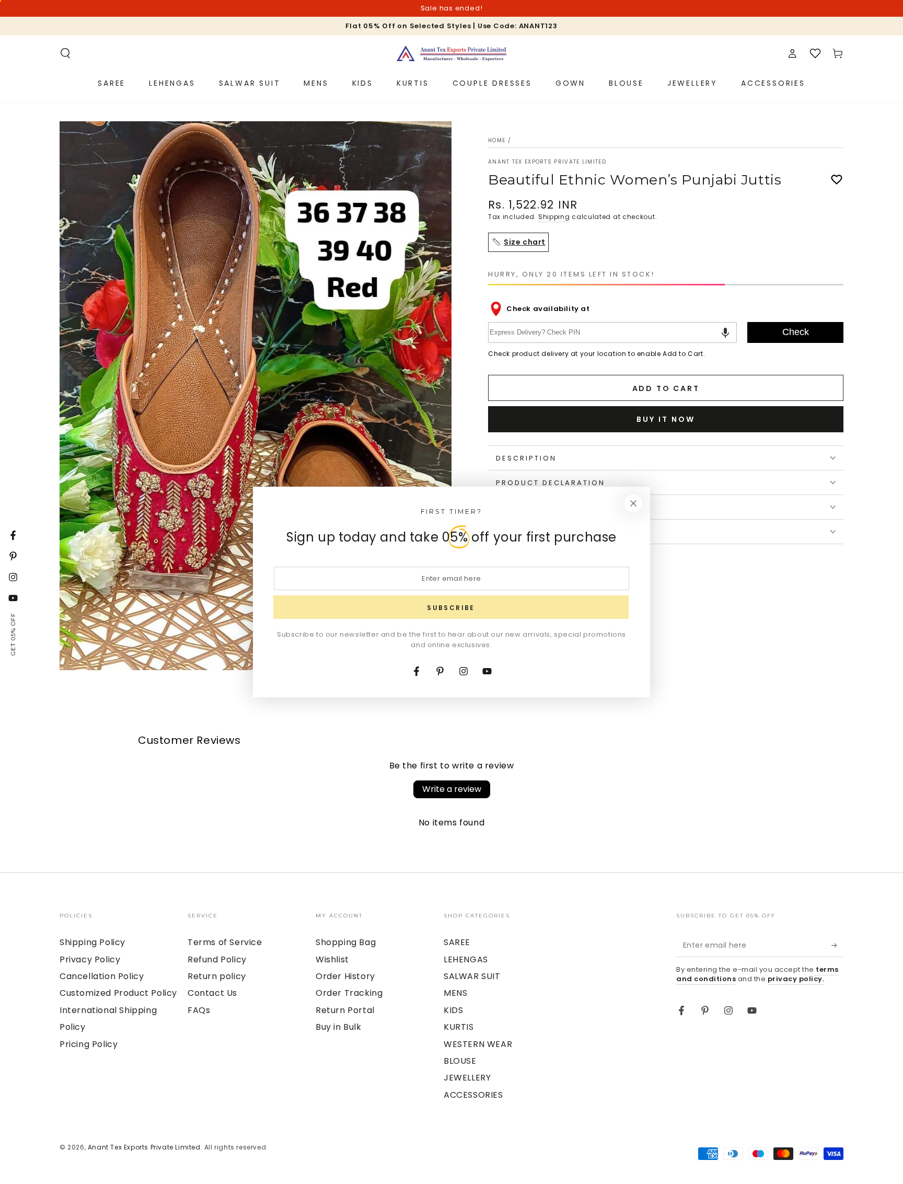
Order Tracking (349, 993)
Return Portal (345, 1010)
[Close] (633, 503)
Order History (345, 976)
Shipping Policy (92, 942)
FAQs (199, 1010)
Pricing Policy (89, 1044)
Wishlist (332, 959)
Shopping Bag (346, 942)
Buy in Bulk (339, 1027)
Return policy (217, 976)
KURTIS (459, 1027)
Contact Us (212, 993)
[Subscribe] (837, 945)
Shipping (554, 216)
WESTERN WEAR (478, 1044)
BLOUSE (460, 1061)
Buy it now (665, 419)
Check (795, 332)
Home (496, 140)
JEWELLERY (467, 1078)
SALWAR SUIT (472, 976)
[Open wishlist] (815, 53)
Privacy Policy (90, 959)
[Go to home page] (451, 53)
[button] (65, 53)
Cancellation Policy (102, 976)
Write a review (451, 789)
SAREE (457, 942)
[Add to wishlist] (836, 180)
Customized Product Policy (118, 993)
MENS (455, 993)
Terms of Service (225, 942)
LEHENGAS (466, 959)
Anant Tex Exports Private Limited (547, 162)
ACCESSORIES (473, 1095)
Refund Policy (217, 959)
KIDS (453, 1010)
